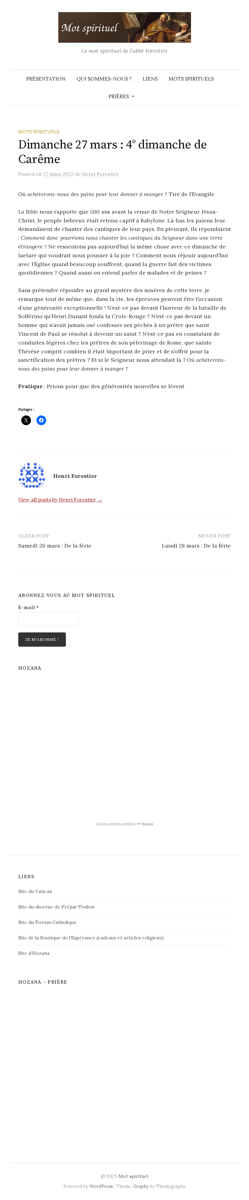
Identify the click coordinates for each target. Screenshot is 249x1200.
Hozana (147, 823)
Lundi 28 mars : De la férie (196, 545)
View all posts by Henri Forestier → (60, 499)
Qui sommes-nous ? (104, 78)
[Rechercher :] (235, 78)
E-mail (28, 607)
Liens (150, 78)
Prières (118, 96)
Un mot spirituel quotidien (115, 823)
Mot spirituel (133, 1176)
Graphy (141, 1186)
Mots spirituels (191, 78)
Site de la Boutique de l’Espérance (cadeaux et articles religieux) (90, 938)
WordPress (101, 1186)
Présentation (46, 78)
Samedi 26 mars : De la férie (54, 545)
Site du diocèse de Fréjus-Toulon (56, 907)
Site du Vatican (35, 891)
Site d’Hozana (33, 953)
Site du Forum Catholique (47, 922)
